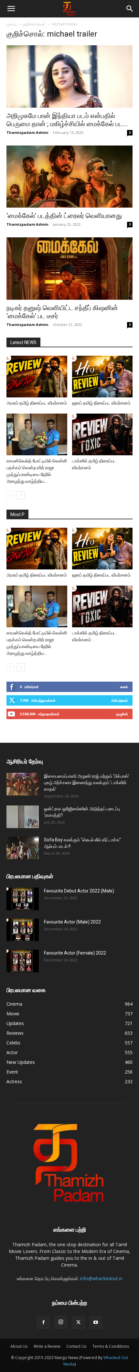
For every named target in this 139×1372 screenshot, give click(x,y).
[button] (11, 8)
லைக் (124, 686)
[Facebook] (43, 1322)
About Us (18, 1346)
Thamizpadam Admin (27, 132)
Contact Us (76, 1346)
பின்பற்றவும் (120, 700)
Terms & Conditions (110, 1346)
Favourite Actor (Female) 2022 (75, 953)
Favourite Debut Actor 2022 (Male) (79, 890)
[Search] (130, 8)
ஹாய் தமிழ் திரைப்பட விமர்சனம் (101, 402)
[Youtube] (95, 1322)
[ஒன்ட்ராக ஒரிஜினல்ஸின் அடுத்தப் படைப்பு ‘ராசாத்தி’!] (22, 816)
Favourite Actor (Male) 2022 (72, 921)
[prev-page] (10, 495)
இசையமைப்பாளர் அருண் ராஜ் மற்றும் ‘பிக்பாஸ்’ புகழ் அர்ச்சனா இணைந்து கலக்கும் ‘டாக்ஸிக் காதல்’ (86, 782)
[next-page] (21, 495)
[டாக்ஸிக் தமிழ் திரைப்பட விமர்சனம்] (102, 434)
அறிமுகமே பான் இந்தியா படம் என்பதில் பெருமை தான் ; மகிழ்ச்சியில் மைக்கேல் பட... (67, 120)
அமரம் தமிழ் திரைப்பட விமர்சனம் (36, 402)
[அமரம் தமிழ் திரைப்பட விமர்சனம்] (36, 376)
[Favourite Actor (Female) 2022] (22, 961)
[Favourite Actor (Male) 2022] (22, 930)
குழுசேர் (122, 713)
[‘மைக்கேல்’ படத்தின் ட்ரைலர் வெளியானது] (69, 177)
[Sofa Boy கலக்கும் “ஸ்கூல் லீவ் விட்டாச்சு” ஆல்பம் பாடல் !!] (22, 848)
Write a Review (47, 1346)
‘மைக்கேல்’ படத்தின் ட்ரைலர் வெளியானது (64, 216)
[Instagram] (60, 1322)
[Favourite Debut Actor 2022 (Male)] (22, 899)
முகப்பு (11, 24)
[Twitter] (78, 1322)
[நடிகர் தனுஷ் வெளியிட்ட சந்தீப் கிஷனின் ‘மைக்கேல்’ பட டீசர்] (69, 268)
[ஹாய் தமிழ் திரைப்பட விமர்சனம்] (102, 376)
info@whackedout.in (101, 1278)
